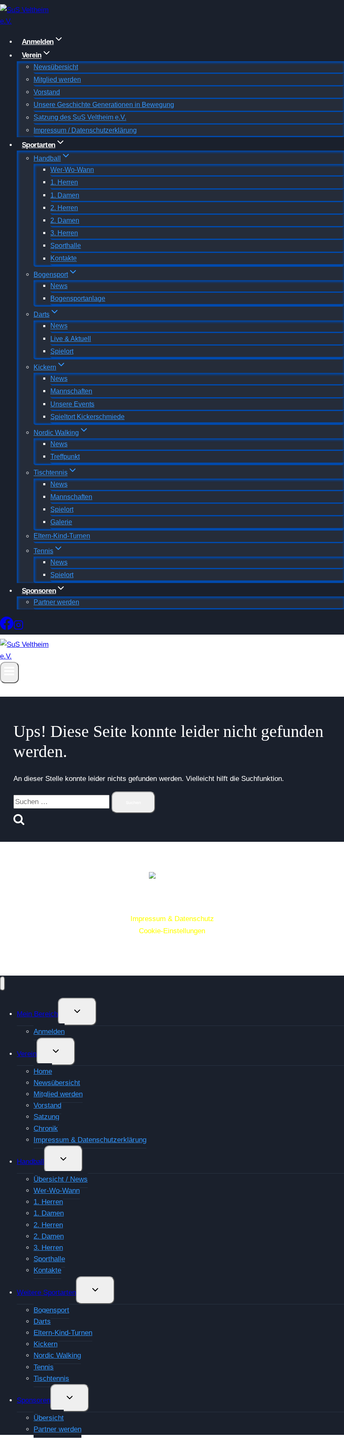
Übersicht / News (61, 1179)
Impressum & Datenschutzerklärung (90, 1140)
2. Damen (64, 220)
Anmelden (49, 1032)
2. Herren (64, 207)
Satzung (46, 1117)
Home (43, 1071)
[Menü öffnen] (9, 672)
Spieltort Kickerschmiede (87, 416)
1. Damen (64, 195)
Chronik (46, 1128)
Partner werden (56, 602)
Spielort (61, 351)
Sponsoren (33, 1400)
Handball (30, 1162)
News (59, 285)
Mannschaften (71, 391)
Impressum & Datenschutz (172, 919)
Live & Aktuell (70, 338)
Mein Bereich (37, 1014)
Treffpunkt (65, 456)
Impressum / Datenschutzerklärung (85, 130)
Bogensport (51, 1310)
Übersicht (49, 1418)
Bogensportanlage (77, 298)
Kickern (45, 1344)
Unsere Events (72, 404)
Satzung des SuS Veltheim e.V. (80, 117)
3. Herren (64, 233)
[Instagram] (18, 626)
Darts (42, 1321)
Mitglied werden (57, 79)
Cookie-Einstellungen (172, 931)
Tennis (44, 1367)
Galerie (61, 522)
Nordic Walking (57, 1355)
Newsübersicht (56, 66)
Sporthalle (65, 245)
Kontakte (63, 258)
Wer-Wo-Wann (72, 169)
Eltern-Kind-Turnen (62, 536)
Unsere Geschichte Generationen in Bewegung (104, 104)
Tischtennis (51, 1378)
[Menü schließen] (2, 983)
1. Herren (64, 182)
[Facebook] (6, 626)
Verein (26, 1054)
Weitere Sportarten (46, 1292)
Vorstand (47, 92)
